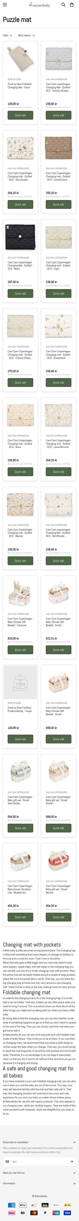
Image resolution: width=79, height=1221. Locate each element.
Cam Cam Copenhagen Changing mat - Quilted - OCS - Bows (20, 443)
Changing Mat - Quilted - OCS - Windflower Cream (58, 533)
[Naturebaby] (39, 4)
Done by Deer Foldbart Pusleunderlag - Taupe (20, 709)
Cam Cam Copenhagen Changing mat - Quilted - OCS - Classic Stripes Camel (20, 354)
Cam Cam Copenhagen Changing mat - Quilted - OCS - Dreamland (58, 354)
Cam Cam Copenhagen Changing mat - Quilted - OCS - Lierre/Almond (58, 443)
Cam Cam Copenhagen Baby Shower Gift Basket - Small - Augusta (58, 711)
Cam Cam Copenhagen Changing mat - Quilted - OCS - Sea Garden (20, 176)
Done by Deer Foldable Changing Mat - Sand (20, 85)
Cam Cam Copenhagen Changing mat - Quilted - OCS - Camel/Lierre (58, 176)
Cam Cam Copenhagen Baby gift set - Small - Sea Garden (20, 800)
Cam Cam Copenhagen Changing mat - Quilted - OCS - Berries (20, 533)
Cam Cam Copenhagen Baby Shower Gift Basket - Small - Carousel (58, 622)
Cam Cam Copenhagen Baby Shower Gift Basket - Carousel (20, 622)
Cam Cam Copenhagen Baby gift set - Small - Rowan (58, 800)
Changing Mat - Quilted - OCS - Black (20, 265)
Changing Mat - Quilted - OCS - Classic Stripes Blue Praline (58, 87)
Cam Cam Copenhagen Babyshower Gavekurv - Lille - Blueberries (20, 889)
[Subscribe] (71, 1161)
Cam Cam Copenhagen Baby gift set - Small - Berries (58, 889)
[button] (71, 4)
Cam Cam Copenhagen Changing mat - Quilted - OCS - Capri (58, 265)
